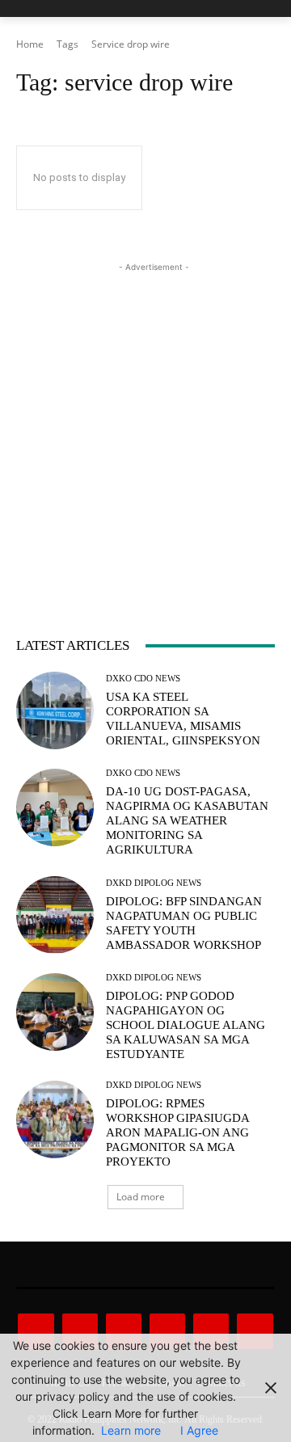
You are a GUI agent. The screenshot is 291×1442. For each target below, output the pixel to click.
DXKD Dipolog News (153, 883)
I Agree (199, 1430)
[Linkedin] (123, 1331)
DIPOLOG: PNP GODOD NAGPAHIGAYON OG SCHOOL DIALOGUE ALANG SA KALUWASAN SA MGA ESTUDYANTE (185, 1024)
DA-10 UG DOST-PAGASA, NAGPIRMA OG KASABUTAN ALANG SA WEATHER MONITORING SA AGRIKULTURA (187, 820)
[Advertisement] (145, 421)
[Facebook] (35, 1331)
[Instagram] (80, 1331)
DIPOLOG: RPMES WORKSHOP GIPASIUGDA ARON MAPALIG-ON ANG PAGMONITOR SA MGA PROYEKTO (178, 1132)
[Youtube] (254, 1331)
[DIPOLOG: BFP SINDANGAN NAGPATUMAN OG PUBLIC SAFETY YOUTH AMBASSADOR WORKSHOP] (55, 915)
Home (30, 44)
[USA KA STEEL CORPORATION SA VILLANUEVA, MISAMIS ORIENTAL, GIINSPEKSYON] (55, 710)
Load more (140, 1197)
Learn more (131, 1430)
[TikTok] (167, 1331)
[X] (211, 1331)
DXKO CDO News (143, 678)
